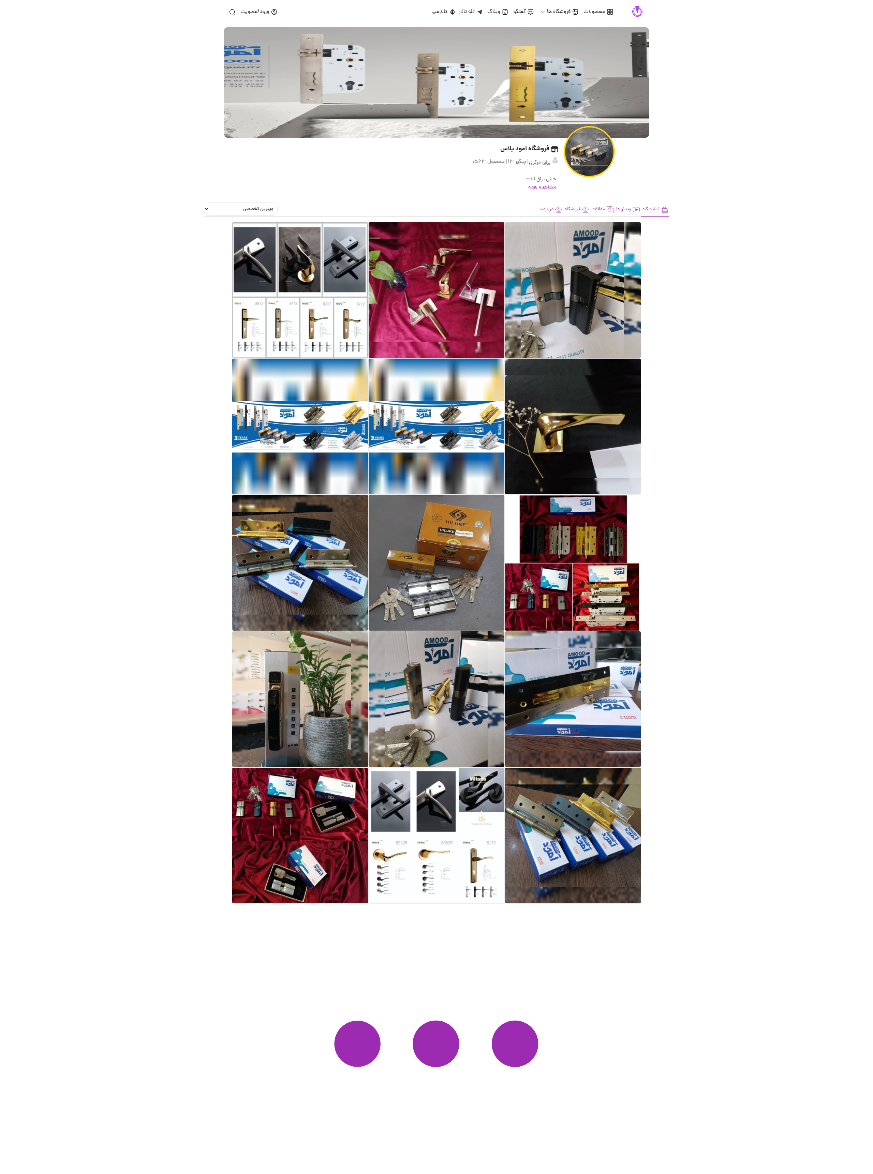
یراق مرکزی (540, 163)
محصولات (594, 12)
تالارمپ (440, 12)
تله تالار (467, 12)
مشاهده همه (542, 187)
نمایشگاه (650, 209)
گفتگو (519, 12)
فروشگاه (572, 209)
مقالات (598, 209)
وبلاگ (493, 12)
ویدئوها (623, 209)
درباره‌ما (546, 209)
